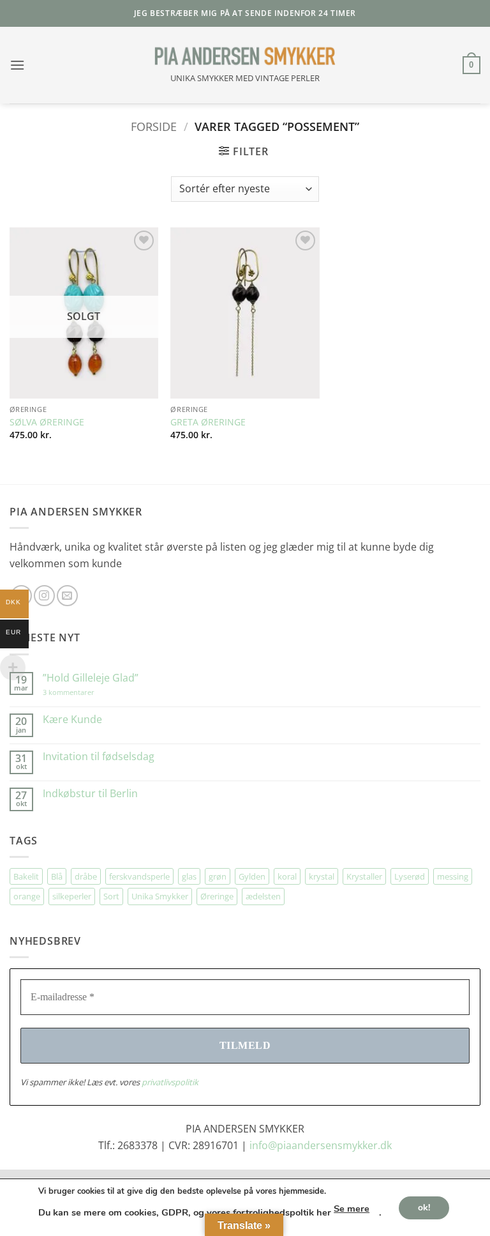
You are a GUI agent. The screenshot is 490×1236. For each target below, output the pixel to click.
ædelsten (263, 896)
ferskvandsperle (139, 876)
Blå (57, 876)
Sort (111, 896)
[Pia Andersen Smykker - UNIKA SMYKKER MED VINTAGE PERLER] (245, 56)
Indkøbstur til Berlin (90, 794)
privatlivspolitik (170, 1082)
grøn (217, 876)
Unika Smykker (159, 896)
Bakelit (26, 876)
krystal (321, 876)
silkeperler (71, 896)
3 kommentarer (81, 692)
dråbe (86, 876)
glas (189, 876)
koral (287, 876)
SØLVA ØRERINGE (47, 422)
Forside (154, 126)
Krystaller (364, 876)
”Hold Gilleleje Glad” (90, 678)
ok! (424, 1207)
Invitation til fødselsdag (98, 757)
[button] (17, 64)
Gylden (252, 876)
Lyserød (409, 876)
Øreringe (217, 896)
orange (26, 896)
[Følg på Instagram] (44, 595)
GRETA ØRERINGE (208, 422)
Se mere (351, 1208)
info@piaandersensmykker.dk (320, 1145)
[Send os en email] (67, 595)
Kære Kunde (72, 719)
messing (452, 876)
